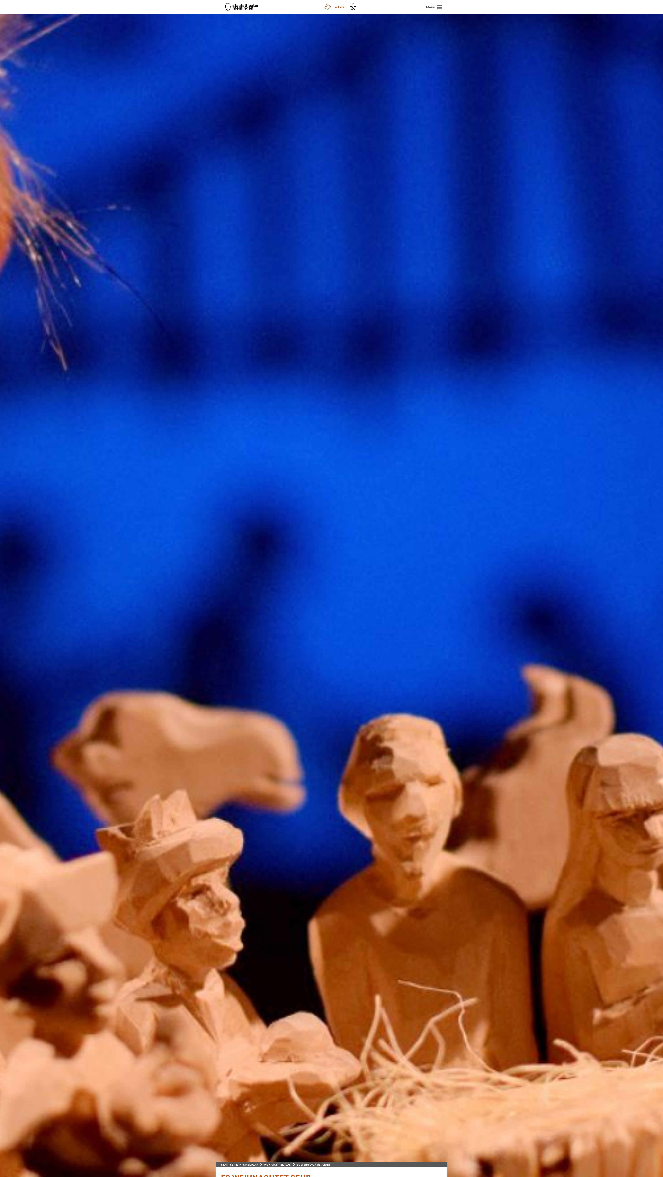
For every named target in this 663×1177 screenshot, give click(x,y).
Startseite (229, 1164)
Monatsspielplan (277, 1164)
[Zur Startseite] (242, 7)
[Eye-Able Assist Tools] (354, 6)
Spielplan (250, 1164)
